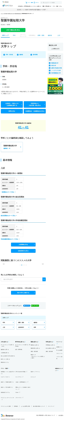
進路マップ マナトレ (35, 371)
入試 (4, 327)
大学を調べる (20, 6)
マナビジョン (7, 5)
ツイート (28, 305)
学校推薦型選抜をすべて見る (9, 239)
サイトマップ (51, 406)
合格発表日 (21, 327)
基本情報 (35, 54)
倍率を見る (11, 111)
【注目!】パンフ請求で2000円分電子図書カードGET (31, 9)
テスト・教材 (55, 6)
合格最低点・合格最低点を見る (34, 111)
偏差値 (21, 54)
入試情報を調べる (5, 352)
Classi (17, 392)
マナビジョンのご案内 (6, 406)
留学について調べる (5, 359)
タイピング (33, 377)
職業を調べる (34, 341)
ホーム (2, 13)
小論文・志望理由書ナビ (21, 382)
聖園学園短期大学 (18, 13)
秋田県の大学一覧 (11, 13)
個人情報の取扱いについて (39, 406)
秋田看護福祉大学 (56, 73)
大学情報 (5, 13)
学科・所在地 (9, 54)
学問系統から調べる (50, 345)
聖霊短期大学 (54, 63)
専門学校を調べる (28, 6)
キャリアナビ (19, 377)
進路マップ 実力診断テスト (7, 387)
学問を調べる (49, 341)
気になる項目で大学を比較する (8, 356)
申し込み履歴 (59, 350)
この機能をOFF (55, 48)
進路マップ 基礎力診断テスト (7, 382)
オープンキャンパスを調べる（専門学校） (22, 345)
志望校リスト (59, 347)
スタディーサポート (5, 377)
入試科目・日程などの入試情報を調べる (11, 104)
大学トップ (5, 317)
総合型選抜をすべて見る (8, 215)
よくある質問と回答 (25, 406)
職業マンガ (38, 356)
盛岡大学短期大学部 (56, 68)
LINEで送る (35, 305)
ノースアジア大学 (56, 70)
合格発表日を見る (23, 251)
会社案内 (60, 415)
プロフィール (59, 353)
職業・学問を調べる (47, 6)
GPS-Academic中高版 (20, 371)
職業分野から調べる (35, 348)
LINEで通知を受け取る (13, 30)
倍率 (35, 327)
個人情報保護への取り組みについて (45, 415)
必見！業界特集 (18, 349)
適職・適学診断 (34, 351)
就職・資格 (21, 322)
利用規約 (16, 406)
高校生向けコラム (5, 362)
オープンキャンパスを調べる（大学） (7, 345)
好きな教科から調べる (51, 348)
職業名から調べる (35, 345)
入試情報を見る (23, 244)
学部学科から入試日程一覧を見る (35, 104)
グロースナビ (19, 397)
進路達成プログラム (5, 392)
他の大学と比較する (23, 292)
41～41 (23, 127)
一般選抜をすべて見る (7, 192)
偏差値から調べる (5, 349)
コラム (60, 6)
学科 (4, 322)
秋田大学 (53, 65)
